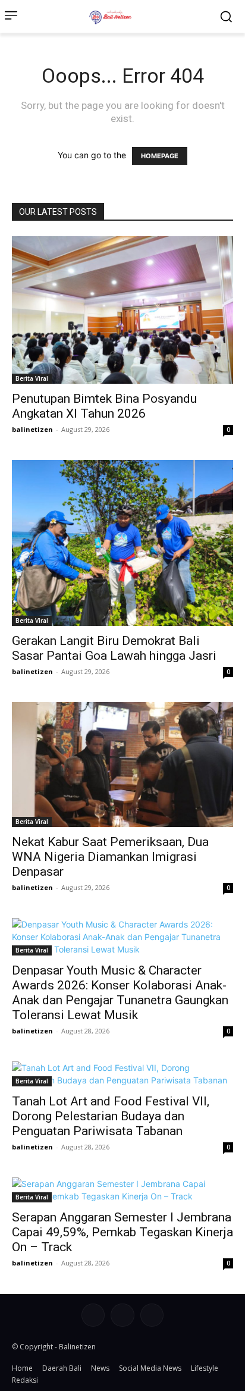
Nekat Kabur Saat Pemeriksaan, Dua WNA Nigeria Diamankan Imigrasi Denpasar (110, 857)
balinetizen (32, 429)
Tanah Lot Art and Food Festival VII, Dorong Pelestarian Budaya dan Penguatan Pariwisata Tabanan (110, 1116)
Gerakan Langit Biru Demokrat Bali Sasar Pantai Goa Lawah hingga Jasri (114, 648)
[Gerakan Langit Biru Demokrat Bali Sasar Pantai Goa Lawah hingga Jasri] (122, 543)
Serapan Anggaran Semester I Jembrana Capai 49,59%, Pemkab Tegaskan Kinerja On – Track (122, 1232)
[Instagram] (122, 1315)
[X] (152, 1315)
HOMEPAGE (159, 156)
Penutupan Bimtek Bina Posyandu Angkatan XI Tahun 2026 (104, 406)
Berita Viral (31, 378)
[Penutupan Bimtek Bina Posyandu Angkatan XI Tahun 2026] (122, 310)
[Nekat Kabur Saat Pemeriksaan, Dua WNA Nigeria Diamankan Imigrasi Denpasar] (122, 764)
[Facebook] (93, 1315)
